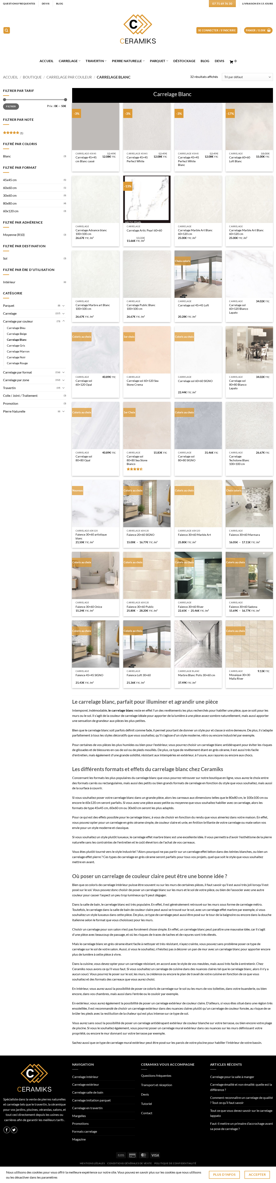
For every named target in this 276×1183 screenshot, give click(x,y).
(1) (13, 134)
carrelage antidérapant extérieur (160, 1023)
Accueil (10, 77)
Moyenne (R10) (14, 235)
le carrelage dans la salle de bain (108, 909)
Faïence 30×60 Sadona (243, 606)
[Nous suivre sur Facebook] (6, 1130)
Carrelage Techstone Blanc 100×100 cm (239, 460)
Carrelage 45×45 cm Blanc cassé (86, 159)
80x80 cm (10, 203)
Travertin (95, 61)
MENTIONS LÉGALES (92, 1163)
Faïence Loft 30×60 (139, 675)
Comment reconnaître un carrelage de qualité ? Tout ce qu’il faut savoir (241, 1100)
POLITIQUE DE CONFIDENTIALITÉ (175, 1163)
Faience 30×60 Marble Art (194, 534)
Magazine (79, 1139)
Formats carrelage (84, 1131)
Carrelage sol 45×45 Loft (193, 305)
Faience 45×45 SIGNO (89, 675)
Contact (146, 1113)
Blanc (7, 156)
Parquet (157, 61)
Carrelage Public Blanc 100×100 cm (141, 307)
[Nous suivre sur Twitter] (14, 1130)
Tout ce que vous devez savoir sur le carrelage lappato (241, 1113)
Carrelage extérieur (85, 1084)
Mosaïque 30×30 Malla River (239, 676)
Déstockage (184, 61)
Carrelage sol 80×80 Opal (84, 458)
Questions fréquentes (156, 1075)
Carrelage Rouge (17, 363)
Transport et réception (156, 1085)
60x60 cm (10, 188)
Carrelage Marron (18, 351)
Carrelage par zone (16, 380)
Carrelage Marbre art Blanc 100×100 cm (93, 307)
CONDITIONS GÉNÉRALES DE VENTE (129, 1163)
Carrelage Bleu (16, 328)
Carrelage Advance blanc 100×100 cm (91, 232)
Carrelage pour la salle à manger (232, 1077)
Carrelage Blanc (17, 339)
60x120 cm (10, 211)
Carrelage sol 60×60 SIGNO (195, 381)
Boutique (32, 77)
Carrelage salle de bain (87, 1092)
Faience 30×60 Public (140, 606)
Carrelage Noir (16, 357)
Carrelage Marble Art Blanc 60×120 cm (195, 232)
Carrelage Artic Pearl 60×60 (144, 230)
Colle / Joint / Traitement (20, 395)
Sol (5, 258)
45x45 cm (10, 180)
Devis (219, 61)
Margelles (79, 1116)
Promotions (80, 1123)
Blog (205, 61)
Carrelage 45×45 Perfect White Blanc (188, 161)
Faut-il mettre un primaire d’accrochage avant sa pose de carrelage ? (241, 1126)
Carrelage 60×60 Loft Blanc (239, 159)
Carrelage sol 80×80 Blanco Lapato (238, 384)
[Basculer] (63, 305)
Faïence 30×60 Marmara (244, 534)
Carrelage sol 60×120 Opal (84, 382)
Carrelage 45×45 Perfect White (137, 159)
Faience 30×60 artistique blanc (91, 536)
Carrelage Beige (17, 333)
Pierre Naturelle (127, 61)
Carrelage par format (17, 372)
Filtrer (11, 106)
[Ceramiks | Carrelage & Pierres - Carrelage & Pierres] (138, 30)
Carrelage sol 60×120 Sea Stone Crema (142, 382)
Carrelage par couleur (69, 77)
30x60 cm (10, 195)
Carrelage (68, 61)
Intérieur (9, 282)
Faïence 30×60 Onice (89, 606)
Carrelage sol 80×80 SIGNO (186, 458)
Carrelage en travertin (87, 1108)
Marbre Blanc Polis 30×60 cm (196, 675)
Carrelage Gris (16, 345)
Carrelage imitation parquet (91, 1100)
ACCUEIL (47, 61)
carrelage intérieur (115, 885)
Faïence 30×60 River (191, 606)
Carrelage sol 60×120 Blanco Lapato (238, 308)
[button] (6, 30)
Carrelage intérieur (85, 1077)
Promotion (10, 403)
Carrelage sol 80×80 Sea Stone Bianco (137, 460)
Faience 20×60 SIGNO (140, 534)
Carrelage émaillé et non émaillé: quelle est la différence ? (241, 1087)
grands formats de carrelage (182, 783)
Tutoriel (146, 1104)
